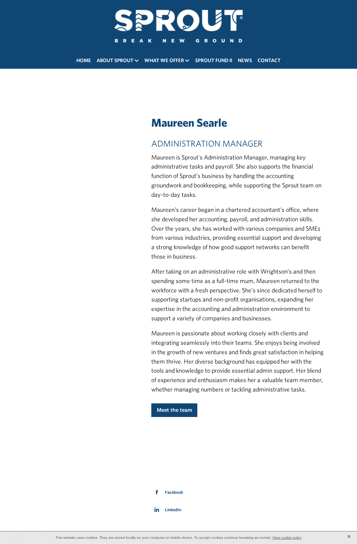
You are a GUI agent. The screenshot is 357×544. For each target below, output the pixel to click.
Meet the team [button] (174, 410)
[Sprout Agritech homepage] (178, 25)
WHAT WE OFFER (164, 60)
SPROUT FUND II (213, 60)
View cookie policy (287, 537)
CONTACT (269, 60)
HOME (83, 60)
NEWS (245, 60)
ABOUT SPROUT (116, 60)
